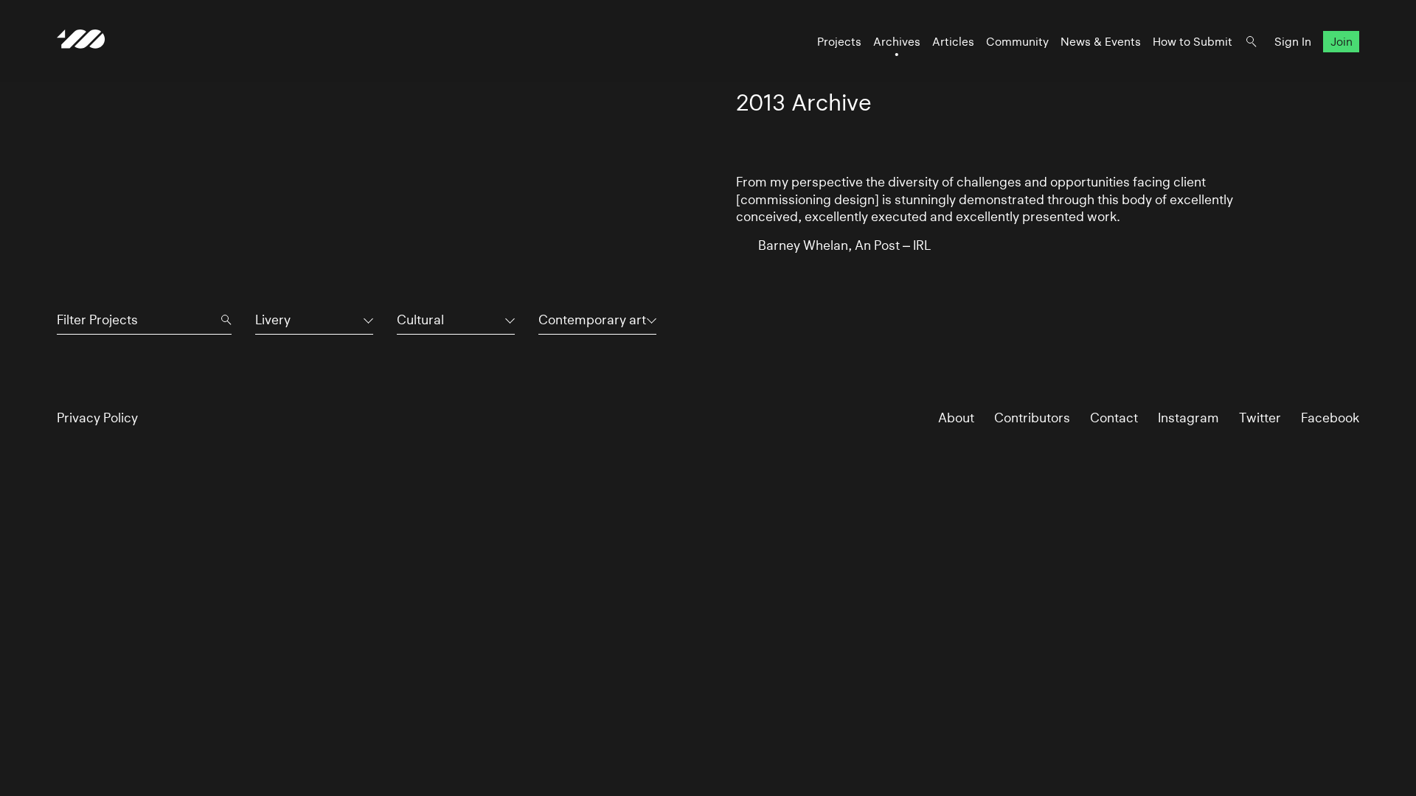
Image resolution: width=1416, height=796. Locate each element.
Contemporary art (592, 319)
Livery (273, 319)
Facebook (1330, 417)
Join (1341, 42)
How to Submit (1192, 42)
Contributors (1032, 417)
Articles (953, 42)
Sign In (1292, 42)
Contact (1114, 417)
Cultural (420, 319)
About (956, 417)
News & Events (1101, 42)
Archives (896, 42)
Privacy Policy (97, 417)
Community (1017, 42)
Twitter (1260, 417)
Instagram (1188, 417)
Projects (839, 42)
